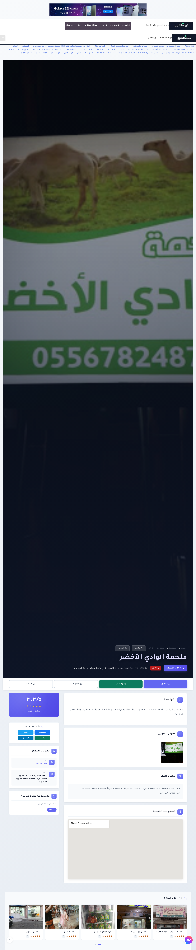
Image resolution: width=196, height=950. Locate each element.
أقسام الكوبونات (140, 46)
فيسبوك (42, 732)
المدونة (111, 50)
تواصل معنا (72, 50)
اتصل (163, 684)
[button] (99, 944)
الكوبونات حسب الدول (138, 50)
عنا (79, 26)
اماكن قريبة (86, 50)
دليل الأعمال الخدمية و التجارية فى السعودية (138, 53)
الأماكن (25, 46)
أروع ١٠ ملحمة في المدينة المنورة (166, 46)
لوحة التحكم (41, 53)
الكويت (104, 26)
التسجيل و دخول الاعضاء (183, 50)
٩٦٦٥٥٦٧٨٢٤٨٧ (41, 764)
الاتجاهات (74, 684)
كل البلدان (68, 53)
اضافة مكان (99, 46)
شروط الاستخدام (85, 53)
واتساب (119, 684)
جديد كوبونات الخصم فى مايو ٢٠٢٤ (47, 50)
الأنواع (15, 46)
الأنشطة (91, 26)
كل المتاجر (55, 53)
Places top (189, 46)
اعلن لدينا (70, 26)
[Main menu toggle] (2, 38)
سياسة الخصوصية (105, 53)
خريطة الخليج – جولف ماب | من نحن (178, 53)
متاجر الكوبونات (25, 53)
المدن (121, 50)
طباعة (29, 684)
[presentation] (10, 940)
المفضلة (100, 50)
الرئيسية (125, 26)
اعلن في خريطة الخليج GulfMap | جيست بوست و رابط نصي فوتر (61, 46)
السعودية (114, 26)
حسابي (11, 50)
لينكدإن (26, 738)
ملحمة (137, 648)
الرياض (121, 648)
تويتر (26, 732)
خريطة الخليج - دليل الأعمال (157, 25)
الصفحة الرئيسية (159, 50)
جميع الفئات (23, 50)
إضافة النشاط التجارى (119, 46)
